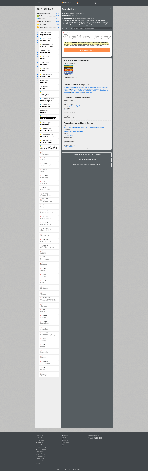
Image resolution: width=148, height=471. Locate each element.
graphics (74, 131)
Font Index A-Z (39, 442)
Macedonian (88, 90)
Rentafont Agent (40, 458)
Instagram (66, 442)
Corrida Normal (68, 32)
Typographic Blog (40, 453)
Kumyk (74, 90)
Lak (78, 90)
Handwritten (76, 18)
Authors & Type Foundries (42, 444)
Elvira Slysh (74, 15)
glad (89, 127)
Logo (65, 102)
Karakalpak (98, 87)
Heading (69, 102)
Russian (76, 87)
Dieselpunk (70, 135)
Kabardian (102, 89)
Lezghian (81, 90)
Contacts (38, 463)
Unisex (65, 142)
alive (70, 127)
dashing (66, 127)
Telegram (65, 445)
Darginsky (80, 89)
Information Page (40, 456)
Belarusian (81, 87)
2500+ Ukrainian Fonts (87, 50)
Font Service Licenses (41, 460)
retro (65, 135)
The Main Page (39, 435)
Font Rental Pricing (41, 446)
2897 (57, 21)
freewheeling (100, 127)
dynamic (82, 127)
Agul (72, 89)
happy (92, 127)
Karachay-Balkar (68, 90)
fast (86, 127)
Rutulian (73, 92)
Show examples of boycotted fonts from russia (87, 154)
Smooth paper (67, 109)
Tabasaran (78, 92)
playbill (70, 106)
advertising (75, 106)
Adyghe (76, 89)
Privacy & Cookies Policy (59, 470)
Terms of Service (69, 470)
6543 (57, 13)
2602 (57, 24)
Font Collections (40, 439)
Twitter (65, 438)
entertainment (67, 131)
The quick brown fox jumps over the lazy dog (84, 28)
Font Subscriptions (41, 449)
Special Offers (39, 451)
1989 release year (80, 13)
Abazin (66, 89)
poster (65, 106)
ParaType (72, 13)
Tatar (83, 92)
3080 (57, 16)
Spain (65, 146)
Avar (69, 89)
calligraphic (83, 18)
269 (58, 27)
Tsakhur (87, 92)
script (92, 18)
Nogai (68, 92)
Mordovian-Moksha (97, 90)
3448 (57, 19)
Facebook (65, 435)
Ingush (85, 89)
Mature (66, 139)
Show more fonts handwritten (87, 160)
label (79, 106)
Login (96, 3)
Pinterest (65, 440)
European (70, 146)
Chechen (92, 92)
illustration (80, 131)
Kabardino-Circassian (93, 89)
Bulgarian (92, 87)
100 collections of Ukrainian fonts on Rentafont (87, 165)
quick (95, 127)
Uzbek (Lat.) (105, 87)
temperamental (76, 127)
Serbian (87, 87)
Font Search (39, 437)
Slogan (66, 79)
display (88, 18)
